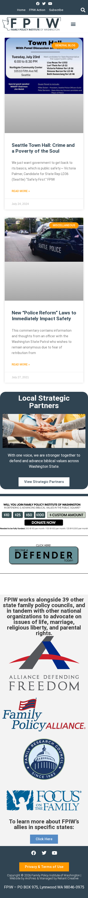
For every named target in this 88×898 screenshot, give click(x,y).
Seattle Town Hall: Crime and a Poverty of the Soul (43, 148)
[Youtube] (50, 3)
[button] (83, 10)
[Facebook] (37, 3)
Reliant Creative (67, 878)
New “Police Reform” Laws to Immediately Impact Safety (44, 315)
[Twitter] (44, 3)
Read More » (21, 191)
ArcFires (30, 878)
